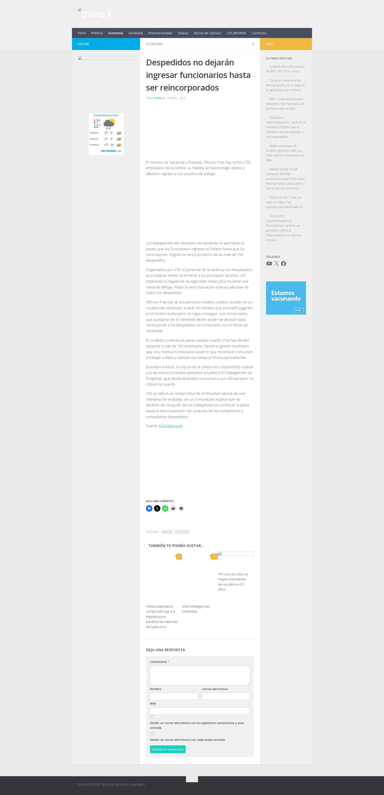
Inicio (82, 33)
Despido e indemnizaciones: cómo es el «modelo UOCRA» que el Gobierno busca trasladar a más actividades (286, 127)
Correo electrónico (215, 689)
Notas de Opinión (207, 33)
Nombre (155, 689)
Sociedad (136, 33)
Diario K (159, 98)
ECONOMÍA (182, 531)
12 (215, 556)
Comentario (159, 662)
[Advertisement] (200, 131)
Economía (115, 33)
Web (153, 703)
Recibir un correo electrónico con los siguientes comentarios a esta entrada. (197, 725)
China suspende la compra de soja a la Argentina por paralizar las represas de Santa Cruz (162, 616)
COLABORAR (236, 33)
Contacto (259, 33)
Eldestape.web (171, 425)
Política (97, 33)
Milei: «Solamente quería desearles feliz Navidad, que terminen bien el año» (285, 103)
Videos (183, 33)
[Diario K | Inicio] (95, 14)
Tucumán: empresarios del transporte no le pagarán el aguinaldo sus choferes (285, 85)
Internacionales (160, 33)
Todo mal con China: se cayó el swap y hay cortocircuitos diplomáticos (284, 202)
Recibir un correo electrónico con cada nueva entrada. (188, 740)
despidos (167, 531)
